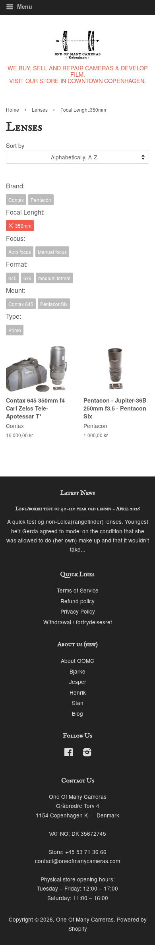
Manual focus (52, 251)
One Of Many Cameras (85, 919)
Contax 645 (20, 303)
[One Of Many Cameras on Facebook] (68, 753)
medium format (54, 278)
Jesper (77, 682)
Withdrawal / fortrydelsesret (77, 622)
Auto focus (19, 251)
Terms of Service (78, 590)
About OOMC (77, 660)
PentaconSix (54, 303)
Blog (77, 713)
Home (12, 109)
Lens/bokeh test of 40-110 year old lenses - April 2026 (77, 508)
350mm (23, 225)
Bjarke (77, 671)
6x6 (27, 278)
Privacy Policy (77, 611)
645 (12, 278)
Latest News (77, 493)
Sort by (15, 145)
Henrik (78, 692)
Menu (23, 6)
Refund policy (77, 601)
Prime (14, 330)
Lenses (40, 109)
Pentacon (41, 199)
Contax (16, 199)
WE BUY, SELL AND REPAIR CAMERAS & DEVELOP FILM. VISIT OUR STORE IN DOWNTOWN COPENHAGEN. (78, 74)
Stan (77, 703)
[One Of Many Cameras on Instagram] (87, 753)
